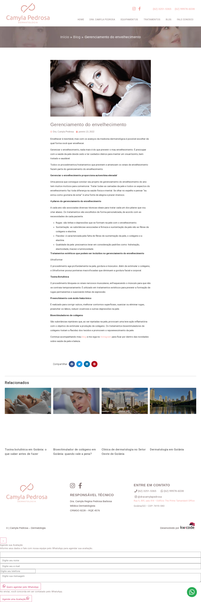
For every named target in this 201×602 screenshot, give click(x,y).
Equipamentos (129, 19)
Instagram (105, 336)
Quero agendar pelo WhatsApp (22, 587)
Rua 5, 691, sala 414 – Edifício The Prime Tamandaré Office (164, 500)
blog (84, 336)
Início (64, 37)
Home (81, 19)
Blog (168, 19)
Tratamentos (152, 19)
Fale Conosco (185, 19)
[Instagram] (74, 485)
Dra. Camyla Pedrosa (102, 19)
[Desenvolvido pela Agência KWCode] (187, 528)
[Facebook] (82, 485)
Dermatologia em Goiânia (167, 449)
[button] (72, 364)
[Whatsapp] (192, 592)
